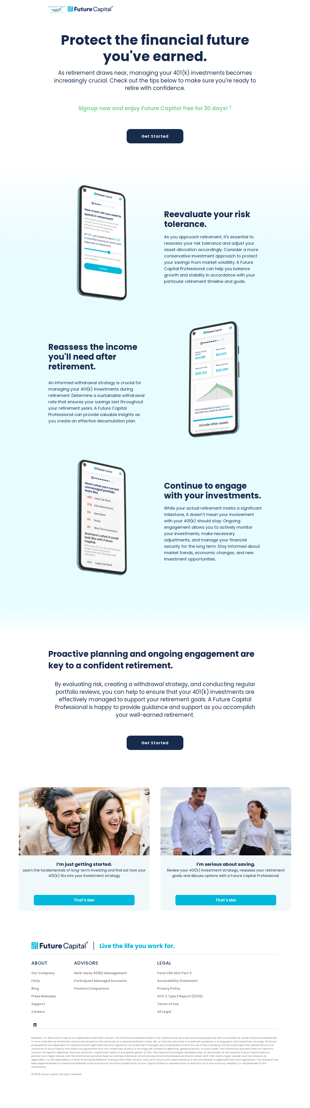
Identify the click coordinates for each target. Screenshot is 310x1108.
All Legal (164, 1011)
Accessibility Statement (177, 981)
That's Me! (84, 900)
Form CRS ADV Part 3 (174, 973)
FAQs (35, 981)
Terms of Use (168, 1004)
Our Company (42, 973)
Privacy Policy (168, 988)
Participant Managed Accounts (100, 981)
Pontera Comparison (91, 988)
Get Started (155, 136)
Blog (35, 988)
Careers (38, 1011)
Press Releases (43, 996)
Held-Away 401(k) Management (100, 973)
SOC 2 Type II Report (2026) (180, 996)
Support (38, 1004)
